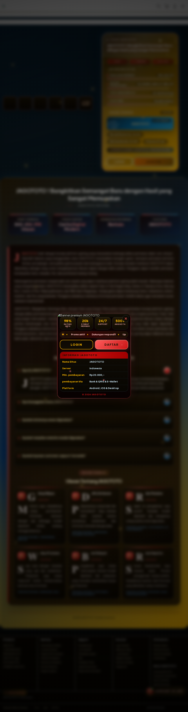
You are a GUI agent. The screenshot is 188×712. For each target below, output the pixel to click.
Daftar (111, 344)
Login (76, 344)
